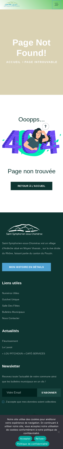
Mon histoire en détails (26, 267)
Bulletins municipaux (13, 312)
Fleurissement (10, 341)
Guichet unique (10, 299)
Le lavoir (7, 347)
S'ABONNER (49, 392)
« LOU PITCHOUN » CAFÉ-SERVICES (23, 353)
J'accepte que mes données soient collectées (31, 401)
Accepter (25, 438)
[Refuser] (58, 432)
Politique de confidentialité (32, 443)
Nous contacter (10, 318)
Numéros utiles (10, 293)
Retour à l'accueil (32, 186)
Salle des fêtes (11, 305)
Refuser (40, 438)
